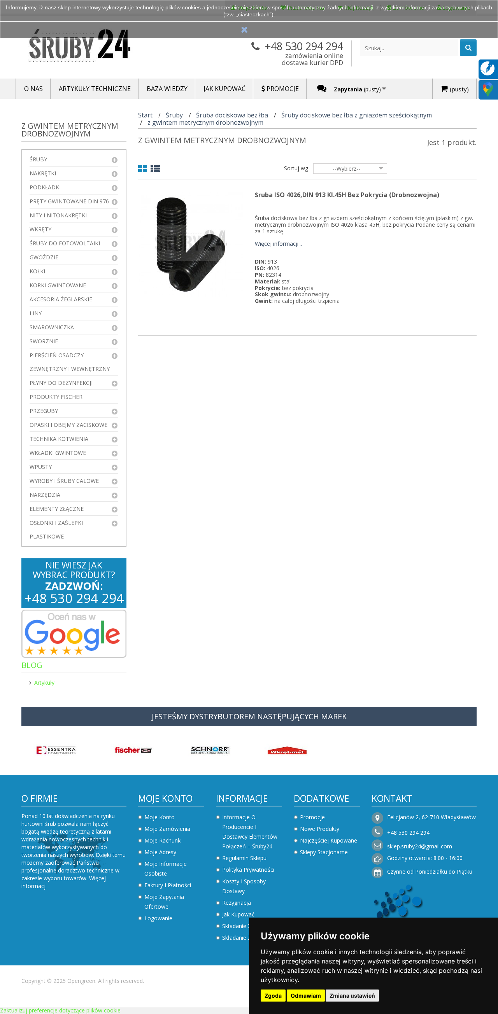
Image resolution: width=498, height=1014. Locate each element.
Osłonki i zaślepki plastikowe (56, 529)
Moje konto (165, 798)
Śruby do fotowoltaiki (65, 243)
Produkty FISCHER (56, 396)
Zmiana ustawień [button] (352, 995)
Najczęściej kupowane (328, 840)
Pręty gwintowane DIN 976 (69, 201)
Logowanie (158, 918)
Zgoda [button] (273, 995)
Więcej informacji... (278, 244)
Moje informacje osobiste (165, 868)
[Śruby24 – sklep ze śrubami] (93, 47)
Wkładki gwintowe (58, 452)
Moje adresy (160, 852)
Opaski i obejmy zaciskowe (68, 424)
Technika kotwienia (59, 438)
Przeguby (44, 410)
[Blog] (487, 68)
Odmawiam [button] (306, 995)
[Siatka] (142, 170)
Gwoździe (44, 257)
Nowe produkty (319, 828)
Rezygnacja (236, 902)
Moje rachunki (163, 840)
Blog (31, 665)
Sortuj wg (296, 168)
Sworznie (44, 341)
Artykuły (44, 682)
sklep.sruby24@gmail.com (419, 846)
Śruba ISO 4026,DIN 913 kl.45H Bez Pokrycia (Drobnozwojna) (347, 195)
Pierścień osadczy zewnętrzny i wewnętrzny (70, 361)
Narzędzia (45, 494)
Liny (36, 313)
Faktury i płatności (167, 885)
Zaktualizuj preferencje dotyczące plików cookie (60, 1010)
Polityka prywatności (248, 869)
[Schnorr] (210, 749)
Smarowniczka (52, 327)
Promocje (312, 817)
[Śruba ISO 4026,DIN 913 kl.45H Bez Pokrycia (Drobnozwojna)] (190, 243)
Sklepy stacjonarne (324, 852)
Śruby (38, 159)
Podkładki (45, 187)
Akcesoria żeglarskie (61, 299)
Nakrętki (43, 173)
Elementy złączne (57, 508)
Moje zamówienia (167, 828)
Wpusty (41, 466)
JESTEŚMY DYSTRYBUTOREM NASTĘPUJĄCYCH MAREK (249, 716)
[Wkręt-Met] (287, 749)
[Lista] (155, 170)
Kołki (37, 271)
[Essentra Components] (56, 749)
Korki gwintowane (58, 285)
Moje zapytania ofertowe (164, 901)
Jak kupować (238, 914)
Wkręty (40, 229)
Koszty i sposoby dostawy (244, 886)
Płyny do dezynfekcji (61, 382)
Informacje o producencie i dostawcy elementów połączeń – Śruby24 (249, 831)
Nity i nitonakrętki (58, 215)
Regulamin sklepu (244, 858)
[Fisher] (133, 749)
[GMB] (487, 89)
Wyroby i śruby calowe (64, 480)
